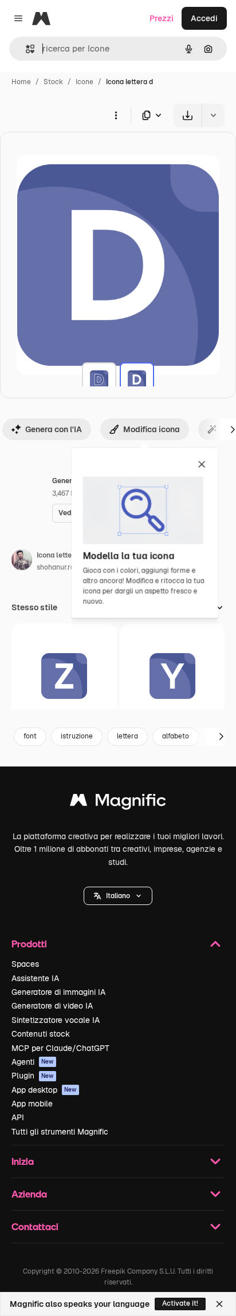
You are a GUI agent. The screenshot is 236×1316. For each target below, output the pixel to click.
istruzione (77, 736)
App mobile (32, 1103)
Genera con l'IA (53, 429)
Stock (53, 81)
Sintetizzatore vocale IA (55, 1020)
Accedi (204, 18)
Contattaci (34, 1226)
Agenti (32, 1062)
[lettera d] (99, 379)
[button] (118, 896)
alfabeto (175, 736)
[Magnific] (118, 803)
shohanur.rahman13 (68, 567)
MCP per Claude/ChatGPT (60, 1048)
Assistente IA (35, 978)
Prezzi (162, 18)
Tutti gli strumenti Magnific (59, 1132)
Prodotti (29, 944)
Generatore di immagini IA (58, 992)
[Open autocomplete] (25, 49)
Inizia (22, 1161)
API (17, 1117)
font (30, 736)
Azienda (29, 1194)
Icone (84, 81)
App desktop (44, 1090)
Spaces (25, 964)
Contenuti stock (40, 1034)
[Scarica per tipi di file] (152, 115)
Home (21, 81)
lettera (127, 736)
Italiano (118, 895)
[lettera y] (172, 676)
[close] (202, 465)
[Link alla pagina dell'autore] (21, 562)
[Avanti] (221, 737)
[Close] (219, 1304)
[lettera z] (64, 676)
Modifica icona (151, 429)
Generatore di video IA (52, 1006)
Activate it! (180, 1303)
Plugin (32, 1075)
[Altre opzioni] (115, 115)
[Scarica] (188, 115)
